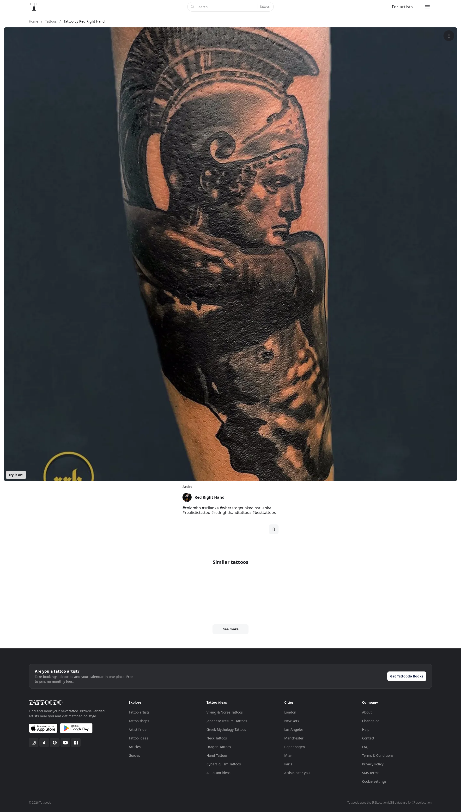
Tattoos (265, 7)
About (367, 712)
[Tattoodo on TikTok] (44, 742)
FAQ (365, 746)
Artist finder (138, 729)
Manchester (293, 738)
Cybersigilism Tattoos (223, 764)
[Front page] (34, 6)
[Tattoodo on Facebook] (76, 742)
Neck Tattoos (216, 738)
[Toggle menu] (427, 6)
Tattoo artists (139, 712)
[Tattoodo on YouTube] (65, 742)
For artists (402, 6)
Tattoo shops (139, 721)
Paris (288, 764)
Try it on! (16, 475)
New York (291, 721)
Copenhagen (294, 746)
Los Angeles (293, 729)
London (290, 712)
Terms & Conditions (378, 755)
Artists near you (297, 772)
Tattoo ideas (138, 738)
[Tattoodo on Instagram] (33, 742)
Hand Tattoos (217, 755)
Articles (135, 746)
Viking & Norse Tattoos (224, 712)
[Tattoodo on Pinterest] (55, 742)
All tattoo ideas (218, 772)
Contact (368, 738)
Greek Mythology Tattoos (226, 729)
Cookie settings (374, 781)
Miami (289, 755)
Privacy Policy (372, 764)
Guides (134, 755)
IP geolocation (421, 802)
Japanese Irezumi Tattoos (226, 721)
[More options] (448, 35)
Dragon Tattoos (218, 746)
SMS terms (370, 772)
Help (366, 729)
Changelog (371, 721)
